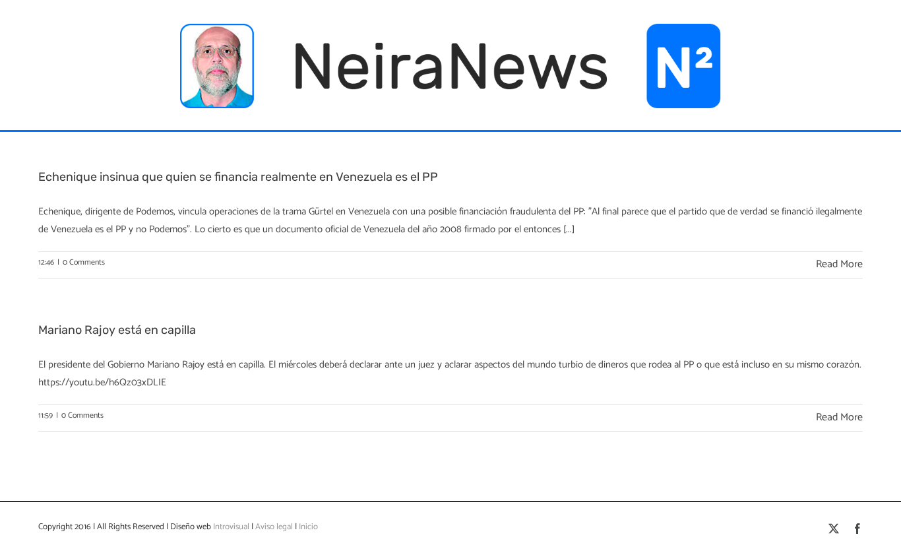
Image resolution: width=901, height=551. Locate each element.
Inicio (308, 527)
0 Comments (84, 262)
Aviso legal (274, 527)
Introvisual (230, 527)
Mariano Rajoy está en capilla (117, 330)
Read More (839, 264)
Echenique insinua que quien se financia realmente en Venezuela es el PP (238, 177)
